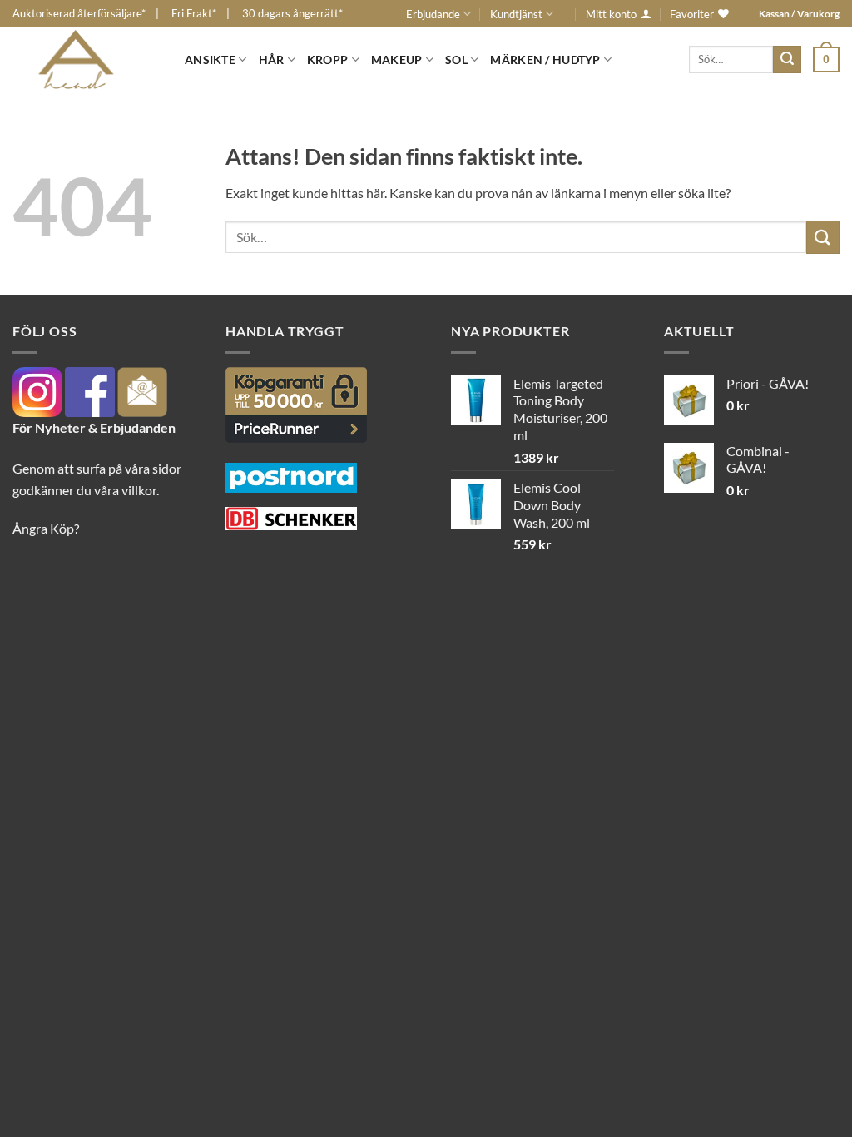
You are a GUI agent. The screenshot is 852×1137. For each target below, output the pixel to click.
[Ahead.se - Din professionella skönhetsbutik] (86, 59)
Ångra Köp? (45, 528)
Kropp (327, 59)
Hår (272, 59)
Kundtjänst (516, 14)
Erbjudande (433, 14)
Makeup (397, 59)
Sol (456, 59)
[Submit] (787, 60)
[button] (826, 59)
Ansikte (210, 59)
